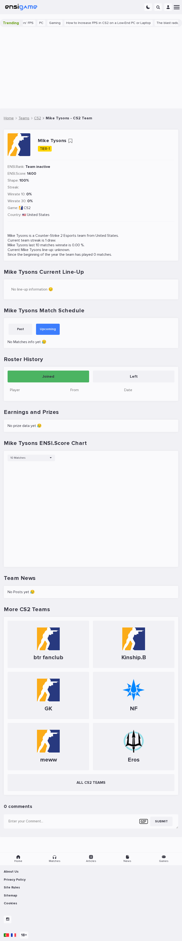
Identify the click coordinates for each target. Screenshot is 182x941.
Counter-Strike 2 (49, 235)
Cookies (10, 903)
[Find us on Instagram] (7, 919)
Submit (161, 821)
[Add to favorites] (70, 141)
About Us (11, 871)
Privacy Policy (15, 880)
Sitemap (10, 895)
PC (34, 23)
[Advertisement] (91, 68)
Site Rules (12, 887)
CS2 (27, 208)
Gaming (48, 23)
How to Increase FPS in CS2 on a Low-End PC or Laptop (101, 23)
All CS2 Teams (91, 782)
